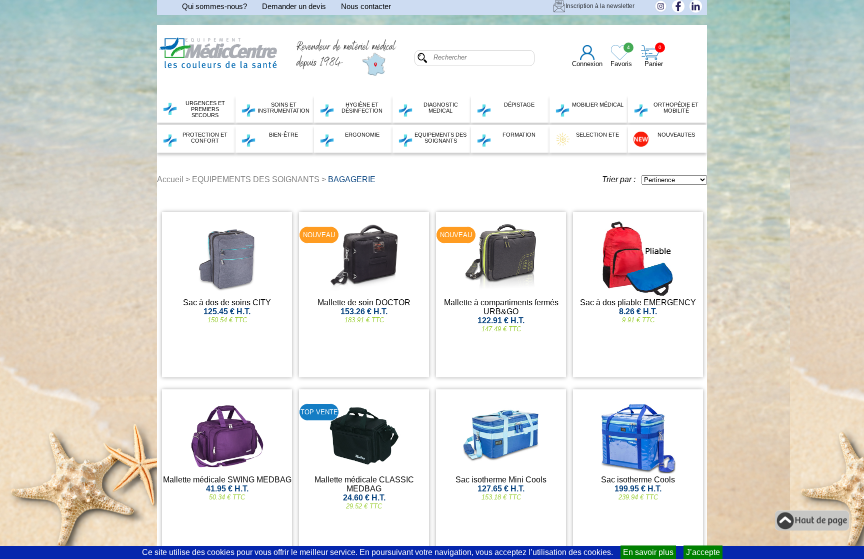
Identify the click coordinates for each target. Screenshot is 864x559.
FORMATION (519, 135)
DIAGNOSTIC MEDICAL (441, 108)
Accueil (170, 179)
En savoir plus (648, 552)
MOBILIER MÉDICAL (598, 105)
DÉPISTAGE (519, 105)
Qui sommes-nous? (214, 6)
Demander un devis (294, 6)
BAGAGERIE (352, 179)
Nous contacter (366, 6)
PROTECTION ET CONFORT (205, 138)
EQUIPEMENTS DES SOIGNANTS (440, 138)
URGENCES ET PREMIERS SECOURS (205, 109)
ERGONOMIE (362, 135)
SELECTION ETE (597, 135)
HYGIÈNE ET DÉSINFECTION (362, 108)
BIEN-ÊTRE (283, 135)
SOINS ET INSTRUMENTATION (284, 108)
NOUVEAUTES (676, 135)
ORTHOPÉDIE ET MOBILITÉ (676, 108)
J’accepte (703, 552)
